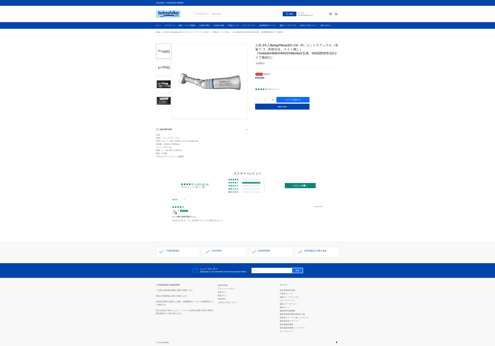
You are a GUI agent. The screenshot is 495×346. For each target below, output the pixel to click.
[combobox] (254, 14)
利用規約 (222, 299)
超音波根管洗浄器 (287, 290)
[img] (178, 207)
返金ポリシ (223, 292)
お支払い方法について (308, 25)
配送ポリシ (223, 295)
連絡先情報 (223, 285)
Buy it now (282, 106)
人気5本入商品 (204, 25)
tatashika (165, 342)
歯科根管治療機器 (287, 311)
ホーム (158, 25)
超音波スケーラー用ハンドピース (294, 317)
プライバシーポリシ (226, 289)
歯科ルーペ (284, 307)
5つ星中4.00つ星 (201, 184)
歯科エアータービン (288, 304)
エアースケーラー (249, 25)
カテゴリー (168, 25)
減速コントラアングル (288, 25)
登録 (297, 270)
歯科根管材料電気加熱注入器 (292, 314)
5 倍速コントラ (233, 25)
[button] (261, 89)
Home (158, 32)
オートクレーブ (286, 331)
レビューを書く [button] (300, 185)
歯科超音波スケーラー (267, 25)
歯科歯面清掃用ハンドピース (292, 328)
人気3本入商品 (218, 25)
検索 (291, 14)
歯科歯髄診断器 (286, 324)
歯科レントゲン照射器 (187, 25)
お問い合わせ (325, 25)
